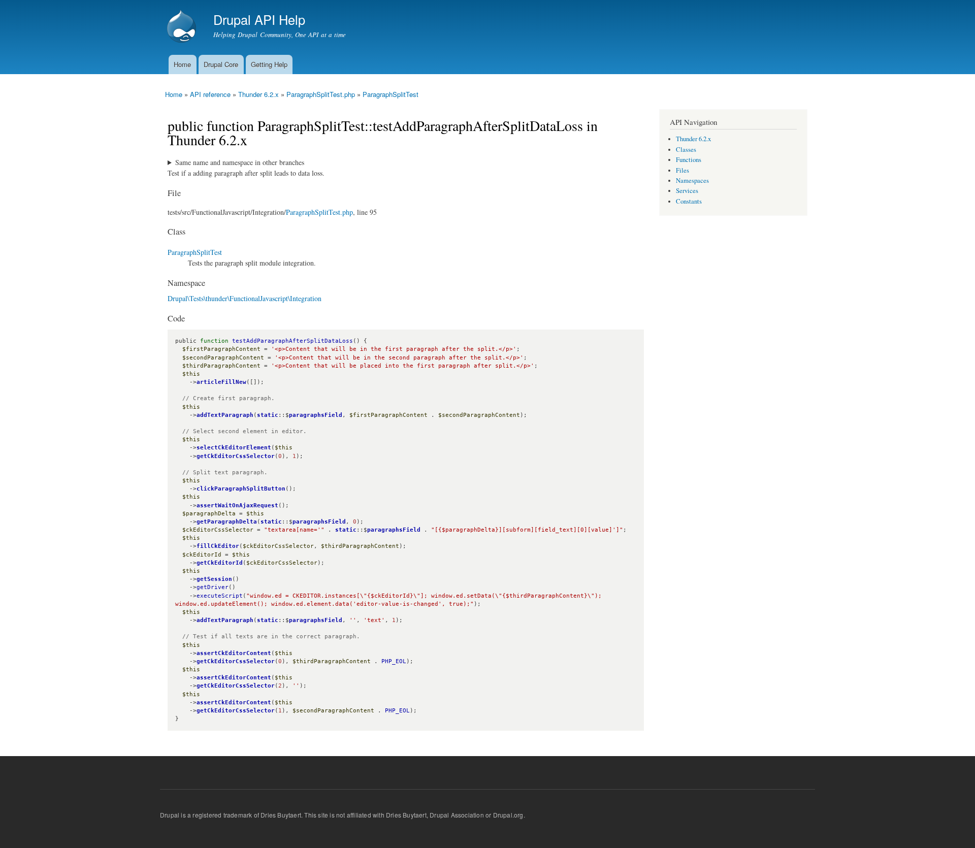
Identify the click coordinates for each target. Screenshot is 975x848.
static (267, 415)
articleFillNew (221, 382)
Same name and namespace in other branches (239, 162)
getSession (214, 579)
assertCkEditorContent (234, 653)
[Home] (183, 27)
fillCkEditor (218, 546)
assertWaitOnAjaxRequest (237, 505)
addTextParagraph (225, 415)
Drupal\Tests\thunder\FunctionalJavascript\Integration (244, 298)
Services (687, 190)
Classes (686, 149)
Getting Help (269, 64)
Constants (689, 201)
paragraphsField (315, 415)
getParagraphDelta (227, 521)
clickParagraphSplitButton (241, 488)
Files (682, 170)
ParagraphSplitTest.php (320, 94)
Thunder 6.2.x (258, 94)
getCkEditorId (220, 563)
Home (182, 64)
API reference (210, 94)
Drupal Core (221, 64)
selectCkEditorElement (234, 447)
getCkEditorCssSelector (236, 456)
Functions (688, 159)
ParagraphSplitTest (390, 94)
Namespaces (692, 180)
